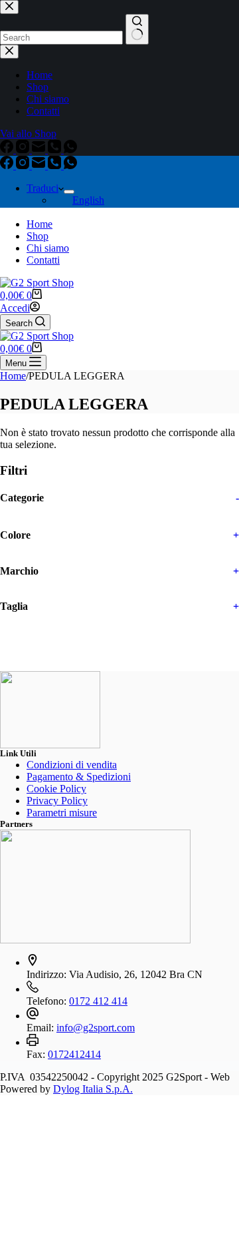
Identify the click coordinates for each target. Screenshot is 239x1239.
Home (39, 224)
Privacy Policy (57, 800)
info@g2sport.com (95, 1027)
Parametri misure (62, 812)
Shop (37, 236)
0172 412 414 (98, 1001)
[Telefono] (56, 165)
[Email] (40, 165)
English (88, 200)
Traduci (42, 188)
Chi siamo (48, 248)
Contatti (43, 260)
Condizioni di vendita (72, 764)
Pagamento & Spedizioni (79, 776)
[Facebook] (8, 165)
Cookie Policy (56, 788)
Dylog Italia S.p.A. (93, 1089)
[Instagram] (24, 165)
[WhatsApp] (70, 165)
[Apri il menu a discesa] (69, 192)
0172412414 (74, 1054)
